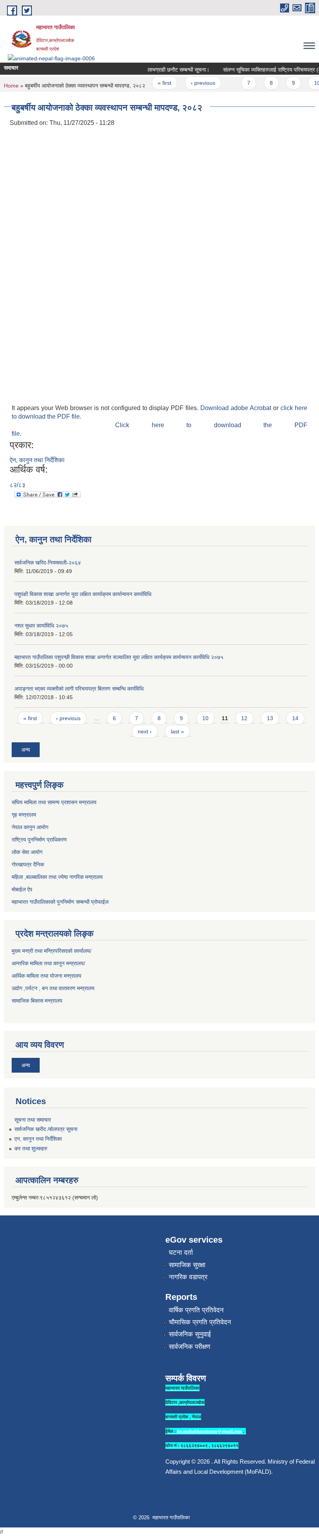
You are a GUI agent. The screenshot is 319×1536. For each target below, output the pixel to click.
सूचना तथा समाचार (32, 1120)
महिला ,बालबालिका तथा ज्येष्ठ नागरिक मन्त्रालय (57, 877)
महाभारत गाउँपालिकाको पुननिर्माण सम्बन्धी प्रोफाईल (60, 902)
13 (270, 718)
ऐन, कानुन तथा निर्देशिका (37, 460)
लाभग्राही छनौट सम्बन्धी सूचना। (171, 70)
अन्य (25, 750)
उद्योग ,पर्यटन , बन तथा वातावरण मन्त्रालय (53, 988)
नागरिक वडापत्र (188, 1277)
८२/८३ (17, 485)
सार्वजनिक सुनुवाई (190, 1334)
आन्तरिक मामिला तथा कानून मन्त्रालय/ (48, 963)
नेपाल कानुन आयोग (30, 827)
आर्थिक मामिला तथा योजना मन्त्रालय (46, 976)
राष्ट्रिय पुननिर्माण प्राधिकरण (39, 839)
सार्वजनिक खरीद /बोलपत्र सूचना (45, 1129)
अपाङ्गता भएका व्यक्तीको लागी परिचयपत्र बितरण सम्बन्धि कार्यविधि (79, 689)
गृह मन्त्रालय (24, 815)
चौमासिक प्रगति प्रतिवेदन (200, 1322)
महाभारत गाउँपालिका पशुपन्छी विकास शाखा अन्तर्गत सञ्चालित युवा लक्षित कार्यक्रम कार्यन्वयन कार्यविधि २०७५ (118, 657)
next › (145, 731)
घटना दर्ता (181, 1252)
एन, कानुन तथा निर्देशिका (38, 1139)
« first (157, 83)
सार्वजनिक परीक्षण (189, 1346)
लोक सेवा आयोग (27, 852)
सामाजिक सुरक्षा (187, 1265)
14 (295, 718)
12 (244, 718)
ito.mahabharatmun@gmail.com (209, 1431)
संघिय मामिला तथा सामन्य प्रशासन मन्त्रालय (54, 802)
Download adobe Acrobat (236, 408)
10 (310, 83)
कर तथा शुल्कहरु (30, 1148)
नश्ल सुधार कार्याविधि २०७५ (41, 625)
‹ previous (195, 83)
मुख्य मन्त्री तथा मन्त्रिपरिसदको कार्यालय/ (51, 951)
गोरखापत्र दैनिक (28, 864)
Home (11, 85)
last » (177, 731)
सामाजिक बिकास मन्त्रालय (37, 1001)
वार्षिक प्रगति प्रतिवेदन (196, 1310)
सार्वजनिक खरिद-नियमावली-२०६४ (47, 562)
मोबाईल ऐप (22, 889)
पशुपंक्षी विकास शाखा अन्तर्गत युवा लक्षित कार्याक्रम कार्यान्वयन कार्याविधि (82, 594)
